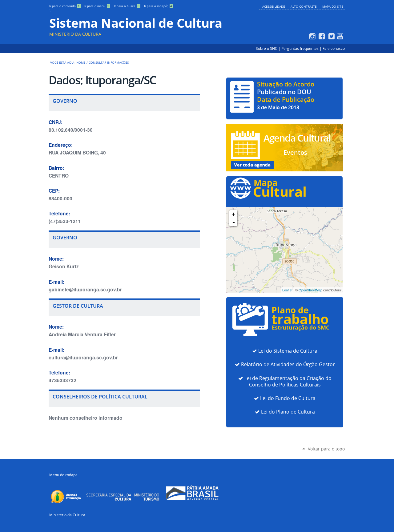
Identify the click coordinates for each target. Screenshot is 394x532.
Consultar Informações (109, 62)
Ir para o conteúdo (64, 6)
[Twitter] (332, 36)
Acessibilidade (273, 6)
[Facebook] (322, 36)
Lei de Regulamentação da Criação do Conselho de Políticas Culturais (288, 381)
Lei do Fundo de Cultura (288, 398)
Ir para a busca (126, 6)
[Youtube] (341, 36)
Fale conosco (334, 48)
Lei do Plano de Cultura (288, 412)
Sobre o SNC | (268, 48)
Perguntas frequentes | (302, 48)
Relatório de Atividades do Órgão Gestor (288, 364)
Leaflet (287, 289)
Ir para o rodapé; (158, 6)
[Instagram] (313, 36)
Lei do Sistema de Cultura (287, 351)
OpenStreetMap (310, 289)
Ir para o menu (96, 6)
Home (81, 62)
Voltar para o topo (326, 449)
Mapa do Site (332, 6)
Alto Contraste (304, 6)
